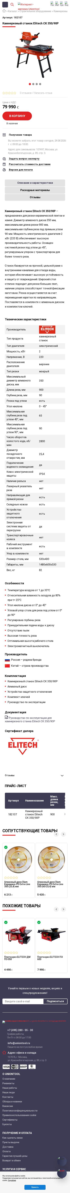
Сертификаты (9, 1119)
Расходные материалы (35, 190)
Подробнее (12, 1180)
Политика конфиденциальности (19, 1110)
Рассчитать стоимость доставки (29, 164)
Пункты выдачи (10, 1142)
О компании (8, 1079)
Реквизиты (8, 1083)
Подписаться (55, 1001)
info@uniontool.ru (19, 1043)
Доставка (7, 1147)
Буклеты (7, 1124)
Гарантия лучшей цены (14, 1156)
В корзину (17, 116)
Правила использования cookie (19, 1115)
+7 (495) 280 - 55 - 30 (20, 1030)
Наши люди (8, 1092)
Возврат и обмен (11, 1160)
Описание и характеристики (35, 182)
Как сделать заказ (12, 1137)
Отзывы (35, 197)
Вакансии (7, 1106)
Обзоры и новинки (12, 1101)
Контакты (7, 1097)
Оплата (6, 1151)
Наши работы (9, 1088)
